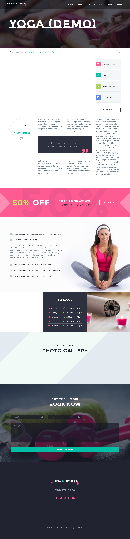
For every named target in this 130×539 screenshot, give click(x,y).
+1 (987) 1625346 (21, 133)
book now (108, 110)
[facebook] (56, 498)
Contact (109, 4)
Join (89, 4)
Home (70, 4)
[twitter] (61, 498)
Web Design (70, 527)
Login (119, 4)
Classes (98, 4)
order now (108, 202)
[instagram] (65, 498)
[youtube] (73, 498)
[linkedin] (69, 498)
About (80, 4)
